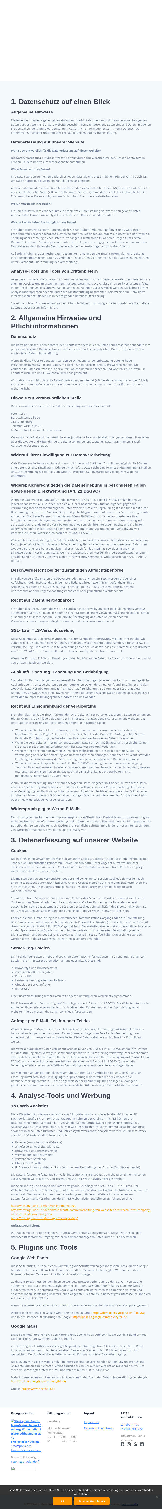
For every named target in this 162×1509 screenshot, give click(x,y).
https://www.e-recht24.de (38, 1389)
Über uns (127, 11)
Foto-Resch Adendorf (25, 1461)
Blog (92, 25)
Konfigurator (71, 25)
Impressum (91, 1422)
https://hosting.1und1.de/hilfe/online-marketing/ (43, 1206)
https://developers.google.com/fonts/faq (119, 1313)
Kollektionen (43, 11)
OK (62, 1501)
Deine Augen (73, 11)
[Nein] (157, 1497)
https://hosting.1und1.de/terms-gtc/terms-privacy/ (44, 1218)
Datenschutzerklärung (98, 1428)
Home (22, 11)
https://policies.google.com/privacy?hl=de (99, 1317)
